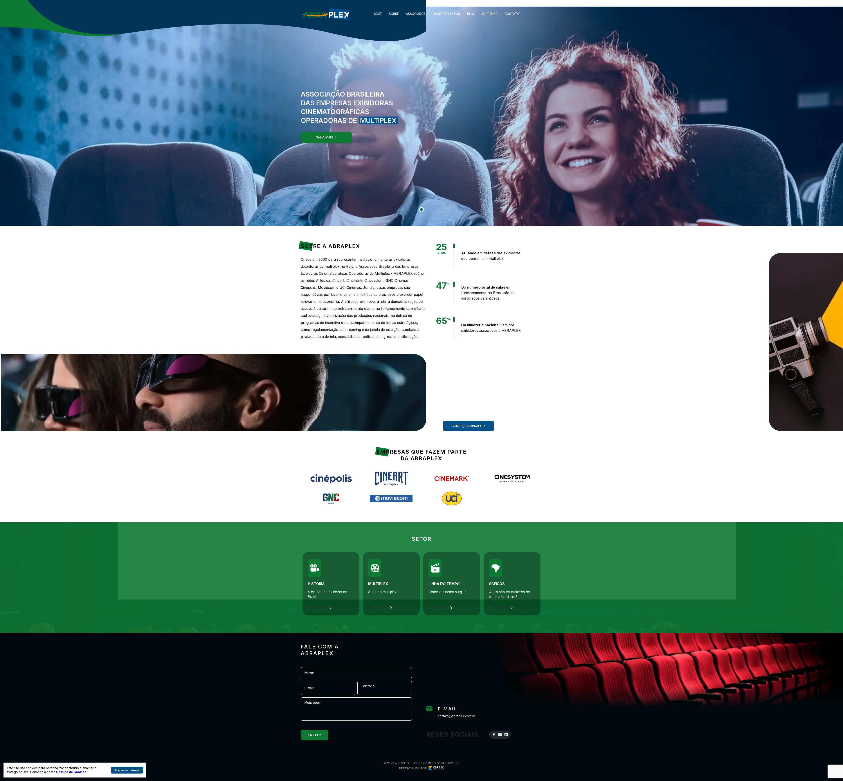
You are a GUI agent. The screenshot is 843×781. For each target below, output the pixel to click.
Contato (512, 13)
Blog (471, 13)
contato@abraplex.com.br (456, 716)
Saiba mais (324, 137)
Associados (416, 13)
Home (377, 13)
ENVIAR (314, 735)
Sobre (394, 13)
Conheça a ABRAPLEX (469, 426)
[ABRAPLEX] (325, 13)
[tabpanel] (421, 116)
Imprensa (489, 13)
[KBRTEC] (435, 768)
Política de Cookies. (71, 772)
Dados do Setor (446, 13)
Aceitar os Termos (127, 770)
